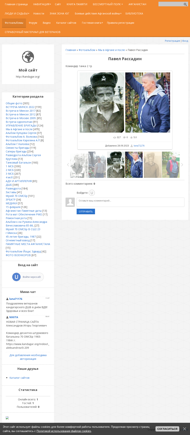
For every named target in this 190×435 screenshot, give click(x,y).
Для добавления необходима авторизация (28, 357)
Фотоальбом (87, 50)
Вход (185, 40)
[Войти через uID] (92, 193)
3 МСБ (10, 173)
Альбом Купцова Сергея (21, 133)
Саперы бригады (16, 151)
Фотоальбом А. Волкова (21, 136)
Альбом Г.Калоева (17, 144)
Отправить (86, 211)
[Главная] (28, 62)
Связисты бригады (17, 147)
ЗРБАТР (11, 199)
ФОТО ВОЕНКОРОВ (18, 255)
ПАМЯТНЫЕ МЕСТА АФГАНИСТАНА (28, 244)
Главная (70, 50)
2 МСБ (10, 170)
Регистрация (172, 40)
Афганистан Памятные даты (24, 210)
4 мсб (9, 177)
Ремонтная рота (16, 218)
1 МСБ (10, 166)
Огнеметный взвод (18, 240)
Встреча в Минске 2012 (20, 114)
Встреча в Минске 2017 (20, 110)
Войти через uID (32, 277)
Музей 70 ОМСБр (16, 196)
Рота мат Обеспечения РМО (24, 214)
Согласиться (167, 428)
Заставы (11, 192)
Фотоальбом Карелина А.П (23, 140)
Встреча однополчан (19, 122)
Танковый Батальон (18, 162)
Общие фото (14, 103)
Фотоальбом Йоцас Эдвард (23, 251)
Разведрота (13, 188)
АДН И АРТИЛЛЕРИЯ (19, 181)
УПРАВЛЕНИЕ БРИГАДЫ (21, 125)
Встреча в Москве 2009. (21, 118)
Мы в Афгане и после (111, 50)
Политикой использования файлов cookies (64, 431)
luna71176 (139, 145)
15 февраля (13, 207)
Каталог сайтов (19, 377)
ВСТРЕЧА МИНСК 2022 (20, 107)
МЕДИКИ (11, 203)
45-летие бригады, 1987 (21, 236)
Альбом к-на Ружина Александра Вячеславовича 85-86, (26, 223)
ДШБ (9, 184)
